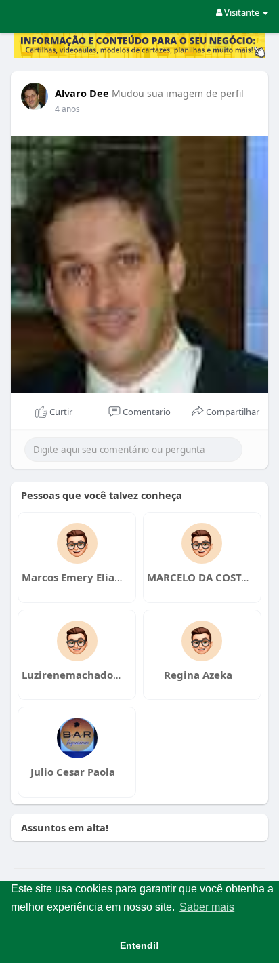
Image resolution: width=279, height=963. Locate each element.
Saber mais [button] (206, 907)
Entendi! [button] (139, 945)
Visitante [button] (241, 12)
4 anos (67, 109)
